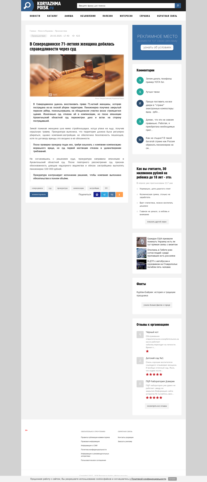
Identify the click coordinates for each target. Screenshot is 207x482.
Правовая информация (90, 441)
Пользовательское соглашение (93, 460)
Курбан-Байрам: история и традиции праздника (156, 294)
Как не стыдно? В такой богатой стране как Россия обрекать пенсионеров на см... (160, 143)
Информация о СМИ (89, 446)
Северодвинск (37, 188)
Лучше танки (153, 91)
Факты (141, 284)
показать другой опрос (157, 222)
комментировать (39, 194)
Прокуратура (62, 188)
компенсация (79, 188)
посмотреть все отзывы (157, 406)
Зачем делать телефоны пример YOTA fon (159, 80)
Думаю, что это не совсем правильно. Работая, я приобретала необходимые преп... (160, 124)
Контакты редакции (125, 437)
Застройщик (94, 188)
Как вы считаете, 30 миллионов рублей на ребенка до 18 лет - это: (154, 173)
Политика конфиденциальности (94, 450)
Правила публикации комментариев (95, 437)
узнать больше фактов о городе (157, 305)
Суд (50, 188)
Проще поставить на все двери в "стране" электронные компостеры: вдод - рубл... (160, 106)
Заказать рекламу (125, 441)
